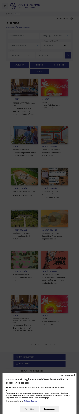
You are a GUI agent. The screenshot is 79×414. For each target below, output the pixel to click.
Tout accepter (49, 409)
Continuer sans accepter (66, 375)
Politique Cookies (30, 401)
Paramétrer (29, 409)
